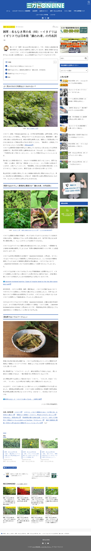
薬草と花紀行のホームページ (29, 230)
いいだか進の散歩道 (45, 230)
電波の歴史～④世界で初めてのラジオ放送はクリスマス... (77, 136)
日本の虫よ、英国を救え (11, 417)
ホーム (8, 11)
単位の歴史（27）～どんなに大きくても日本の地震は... (78, 82)
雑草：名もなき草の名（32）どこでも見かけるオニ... (78, 163)
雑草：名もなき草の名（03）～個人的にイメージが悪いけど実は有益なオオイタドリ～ (12, 454)
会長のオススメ (44, 11)
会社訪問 (35, 11)
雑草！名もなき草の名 (56, 11)
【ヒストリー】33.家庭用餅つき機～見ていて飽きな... (77, 127)
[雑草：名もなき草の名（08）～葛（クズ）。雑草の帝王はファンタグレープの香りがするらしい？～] (49, 443)
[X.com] (45, 18)
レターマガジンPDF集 (42, 14)
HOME (4, 533)
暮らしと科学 (10, 533)
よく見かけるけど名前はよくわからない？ (21, 66)
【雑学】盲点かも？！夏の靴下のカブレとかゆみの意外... (77, 109)
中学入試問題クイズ (79, 11)
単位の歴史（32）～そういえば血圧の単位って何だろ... (78, 145)
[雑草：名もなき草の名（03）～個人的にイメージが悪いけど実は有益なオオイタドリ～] (11, 443)
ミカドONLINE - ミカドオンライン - (42, 547)
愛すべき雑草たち (31, 128)
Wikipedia (28, 145)
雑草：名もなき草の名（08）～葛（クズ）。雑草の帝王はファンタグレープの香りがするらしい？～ (49, 454)
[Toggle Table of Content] (54, 62)
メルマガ (52, 14)
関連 (9, 77)
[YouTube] (48, 18)
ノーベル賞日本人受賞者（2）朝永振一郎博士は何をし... (77, 100)
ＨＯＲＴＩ (16, 230)
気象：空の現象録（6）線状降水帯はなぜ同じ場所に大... (77, 118)
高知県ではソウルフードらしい (17, 73)
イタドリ (18, 412)
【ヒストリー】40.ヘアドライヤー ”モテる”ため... (77, 91)
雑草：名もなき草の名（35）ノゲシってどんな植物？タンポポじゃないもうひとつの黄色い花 (31, 454)
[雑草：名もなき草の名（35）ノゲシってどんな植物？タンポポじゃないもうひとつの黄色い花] (30, 443)
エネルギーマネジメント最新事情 (21, 11)
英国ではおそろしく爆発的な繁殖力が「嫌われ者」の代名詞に (27, 70)
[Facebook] (43, 18)
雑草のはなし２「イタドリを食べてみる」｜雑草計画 (22, 399)
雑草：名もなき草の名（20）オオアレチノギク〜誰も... (78, 154)
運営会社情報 (46, 540)
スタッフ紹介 (67, 11)
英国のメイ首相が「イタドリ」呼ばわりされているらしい (36, 415)
